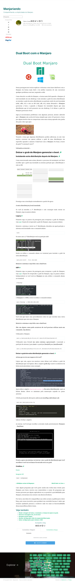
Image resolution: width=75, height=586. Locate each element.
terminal (67, 572)
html (64, 560)
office (68, 566)
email (45, 560)
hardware (59, 560)
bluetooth (59, 555)
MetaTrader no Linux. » (58, 483)
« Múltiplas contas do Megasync (25, 483)
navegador (45, 566)
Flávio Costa (26, 21)
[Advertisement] (40, 39)
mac (61, 563)
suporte (57, 572)
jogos (39, 563)
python (47, 569)
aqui (20, 222)
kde (43, 563)
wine (57, 575)
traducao (40, 575)
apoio (45, 555)
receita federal (54, 569)
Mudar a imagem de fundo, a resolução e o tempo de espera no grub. (38, 513)
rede (61, 569)
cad (31, 558)
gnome (49, 560)
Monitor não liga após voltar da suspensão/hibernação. (34, 518)
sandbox (66, 569)
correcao (56, 558)
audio (49, 555)
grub (54, 560)
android (40, 555)
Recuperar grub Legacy (25, 516)
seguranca (33, 572)
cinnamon (42, 558)
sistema (39, 572)
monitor (39, 566)
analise (34, 555)
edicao (40, 560)
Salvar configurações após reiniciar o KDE (31, 520)
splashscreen (46, 572)
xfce (61, 575)
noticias (51, 566)
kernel (46, 563)
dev (60, 558)
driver (36, 560)
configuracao (24, 478)
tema (62, 572)
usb (44, 575)
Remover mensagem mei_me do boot (30, 514)
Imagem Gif (20, 474)
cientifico (36, 558)
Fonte (18, 470)
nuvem (63, 566)
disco (68, 558)
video (48, 575)
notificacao (57, 566)
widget (52, 575)
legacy (51, 563)
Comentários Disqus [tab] (52, 530)
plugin (43, 569)
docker (31, 560)
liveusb (56, 563)
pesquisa (34, 569)
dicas (64, 558)
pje (39, 569)
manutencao (66, 563)
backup (53, 555)
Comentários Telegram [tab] (28, 530)
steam (52, 572)
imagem (68, 560)
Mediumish (63, 579)
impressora (33, 563)
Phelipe (70, 579)
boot (18, 478)
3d (30, 555)
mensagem (33, 566)
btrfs (69, 555)
